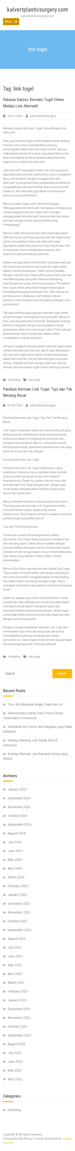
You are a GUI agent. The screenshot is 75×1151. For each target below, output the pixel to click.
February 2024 (18, 886)
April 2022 (15, 1079)
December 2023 (19, 904)
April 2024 (15, 868)
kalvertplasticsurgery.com (37, 9)
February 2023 (18, 991)
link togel (34, 379)
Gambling (14, 379)
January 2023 (17, 1000)
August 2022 (17, 1044)
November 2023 (19, 912)
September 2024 (19, 824)
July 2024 (15, 842)
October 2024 (17, 816)
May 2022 (15, 1070)
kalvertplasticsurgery (43, 116)
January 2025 (17, 789)
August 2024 (17, 833)
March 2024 (16, 877)
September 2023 (19, 930)
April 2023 (15, 974)
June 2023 (15, 956)
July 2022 (15, 1053)
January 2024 (17, 895)
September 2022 (19, 1035)
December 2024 (19, 798)
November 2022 (19, 1018)
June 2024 (15, 851)
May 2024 (15, 860)
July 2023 (15, 947)
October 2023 (17, 921)
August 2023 (17, 939)
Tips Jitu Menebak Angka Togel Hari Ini (35, 704)
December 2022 (19, 1009)
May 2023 (15, 965)
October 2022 (17, 1026)
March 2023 (16, 983)
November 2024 (19, 807)
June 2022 (15, 1062)
